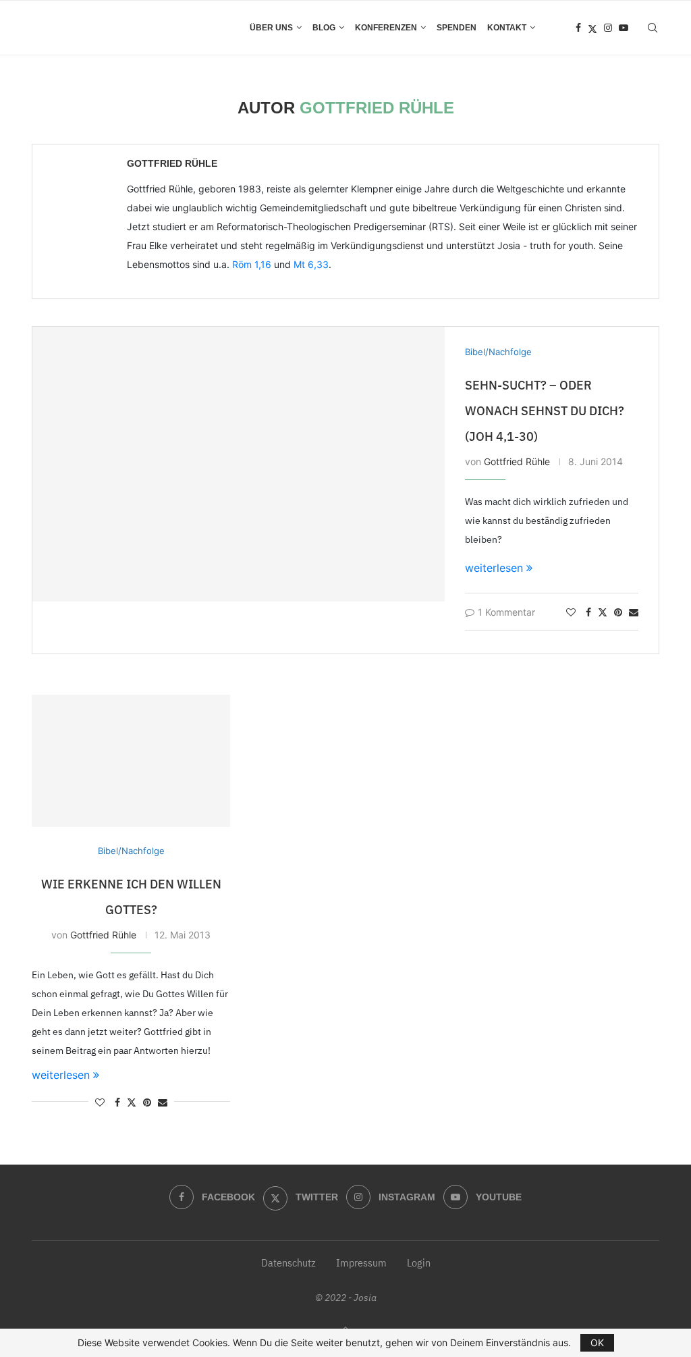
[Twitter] (592, 28)
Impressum (361, 1262)
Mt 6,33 (311, 264)
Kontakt (506, 27)
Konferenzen (386, 27)
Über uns (271, 27)
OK (597, 1342)
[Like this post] (571, 612)
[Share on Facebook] (588, 612)
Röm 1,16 (251, 264)
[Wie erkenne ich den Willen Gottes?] (131, 761)
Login (419, 1262)
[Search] (652, 28)
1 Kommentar (506, 612)
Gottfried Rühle (172, 163)
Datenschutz (288, 1262)
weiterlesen (494, 568)
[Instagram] (608, 28)
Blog (323, 27)
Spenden (456, 27)
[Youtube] (623, 28)
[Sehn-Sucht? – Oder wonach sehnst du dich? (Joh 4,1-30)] (238, 464)
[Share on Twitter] (602, 612)
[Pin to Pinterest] (618, 612)
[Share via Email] (633, 612)
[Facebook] (578, 28)
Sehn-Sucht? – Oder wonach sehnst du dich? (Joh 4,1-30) (544, 411)
